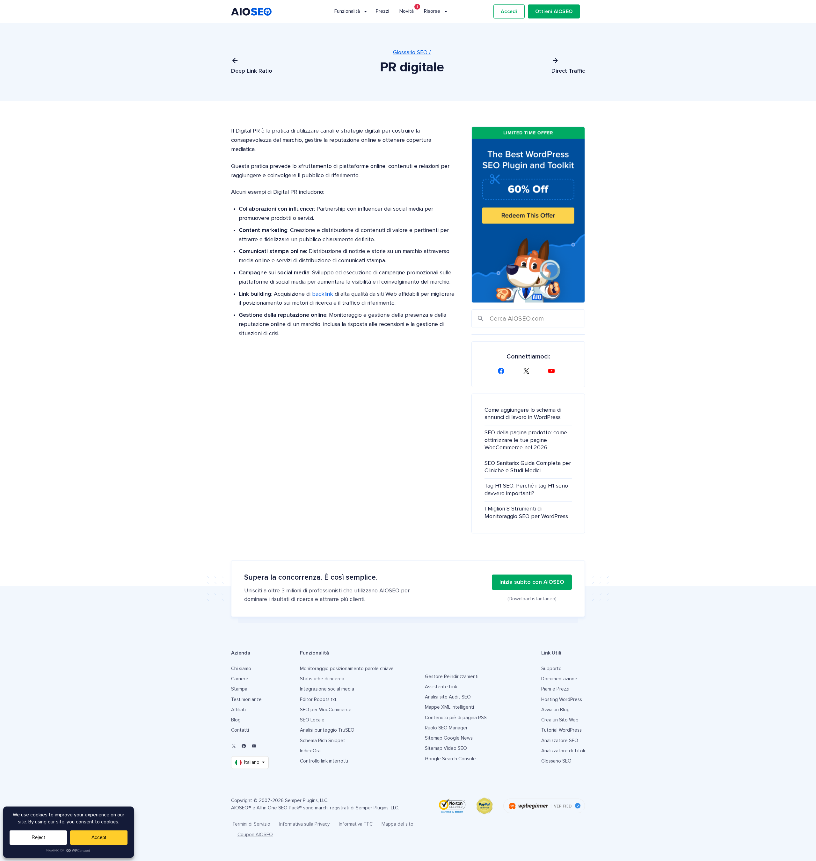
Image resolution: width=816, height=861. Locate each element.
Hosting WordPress (561, 699)
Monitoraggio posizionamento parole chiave (347, 668)
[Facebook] (503, 371)
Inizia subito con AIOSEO (531, 582)
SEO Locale (312, 720)
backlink (322, 294)
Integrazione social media (327, 689)
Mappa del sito (397, 824)
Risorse (432, 11)
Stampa (239, 689)
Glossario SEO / (412, 52)
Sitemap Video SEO (446, 748)
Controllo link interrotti (324, 761)
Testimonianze (246, 699)
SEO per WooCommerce (326, 709)
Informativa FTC (356, 824)
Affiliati (238, 709)
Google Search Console (450, 758)
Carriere (239, 678)
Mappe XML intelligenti (449, 707)
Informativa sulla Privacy (304, 824)
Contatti (240, 730)
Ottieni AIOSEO (554, 11)
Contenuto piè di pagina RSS (456, 717)
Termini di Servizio (251, 824)
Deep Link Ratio (251, 71)
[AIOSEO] (251, 12)
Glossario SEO (556, 761)
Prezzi (382, 11)
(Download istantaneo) (532, 598)
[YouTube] (553, 371)
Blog (236, 720)
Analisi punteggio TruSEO (327, 730)
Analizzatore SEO (559, 740)
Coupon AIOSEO (255, 834)
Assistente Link (441, 686)
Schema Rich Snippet (322, 740)
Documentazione (559, 678)
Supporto (551, 668)
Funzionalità (347, 11)
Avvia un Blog (555, 709)
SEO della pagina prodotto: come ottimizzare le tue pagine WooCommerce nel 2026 (525, 440)
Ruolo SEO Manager (446, 728)
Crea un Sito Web (560, 720)
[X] (528, 371)
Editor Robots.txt (318, 699)
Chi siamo (241, 668)
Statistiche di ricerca (322, 678)
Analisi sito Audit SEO (448, 697)
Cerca (480, 318)
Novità (406, 11)
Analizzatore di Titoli (563, 751)
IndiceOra (310, 751)
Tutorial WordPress (561, 730)
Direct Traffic (568, 71)
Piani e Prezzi (555, 689)
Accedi (509, 11)
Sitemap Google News (449, 738)
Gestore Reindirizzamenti (451, 676)
